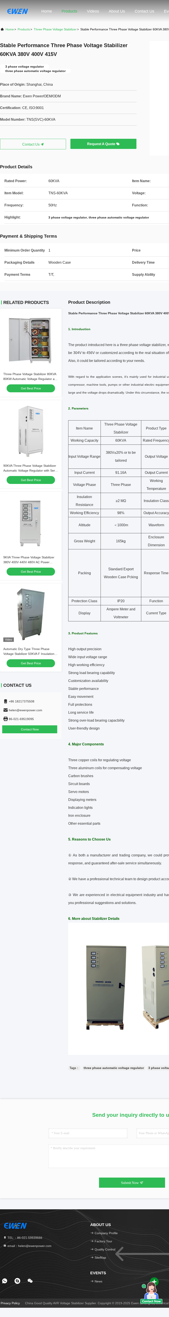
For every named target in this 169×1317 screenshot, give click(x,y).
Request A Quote (101, 144)
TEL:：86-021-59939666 (24, 1237)
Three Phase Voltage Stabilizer (55, 29)
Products (69, 11)
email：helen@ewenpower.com (29, 1246)
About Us (117, 11)
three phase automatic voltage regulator (114, 1068)
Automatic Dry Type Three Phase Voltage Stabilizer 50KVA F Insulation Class (28, 653)
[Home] (18, 11)
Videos (93, 11)
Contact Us (144, 11)
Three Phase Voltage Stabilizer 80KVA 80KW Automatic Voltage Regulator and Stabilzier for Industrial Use (30, 378)
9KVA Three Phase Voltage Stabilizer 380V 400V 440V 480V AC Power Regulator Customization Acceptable (28, 562)
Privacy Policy (10, 1303)
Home (46, 11)
